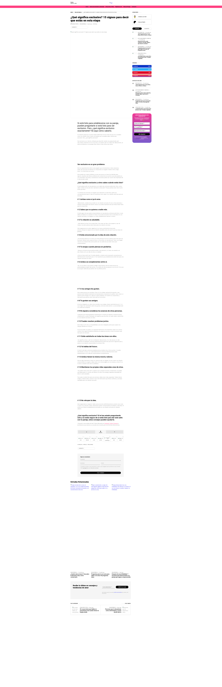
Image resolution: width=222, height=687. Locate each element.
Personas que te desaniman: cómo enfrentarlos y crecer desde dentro (113, 610)
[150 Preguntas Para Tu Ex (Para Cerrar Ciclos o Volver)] (134, 34)
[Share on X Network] (80, 27)
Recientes (146, 28)
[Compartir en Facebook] (78, 27)
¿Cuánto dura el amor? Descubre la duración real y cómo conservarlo (80, 575)
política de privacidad (118, 592)
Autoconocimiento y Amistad (144, 38)
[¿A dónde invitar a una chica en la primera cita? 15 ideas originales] (134, 55)
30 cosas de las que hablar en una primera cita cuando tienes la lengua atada (89, 610)
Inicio (72, 12)
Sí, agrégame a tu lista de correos (89, 468)
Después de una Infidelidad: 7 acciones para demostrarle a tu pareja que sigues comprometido (121, 575)
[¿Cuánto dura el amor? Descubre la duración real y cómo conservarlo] (80, 527)
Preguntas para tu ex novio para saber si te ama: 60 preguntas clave (100, 575)
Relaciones (90, 444)
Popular (137, 28)
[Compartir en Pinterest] (84, 27)
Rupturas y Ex (141, 32)
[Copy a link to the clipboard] (86, 27)
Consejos (80, 444)
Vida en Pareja (78, 12)
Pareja (85, 444)
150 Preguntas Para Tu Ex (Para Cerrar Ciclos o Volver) (144, 34)
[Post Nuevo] (126, 610)
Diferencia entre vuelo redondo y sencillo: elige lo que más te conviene (144, 42)
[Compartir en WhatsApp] (82, 27)
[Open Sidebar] (217, 13)
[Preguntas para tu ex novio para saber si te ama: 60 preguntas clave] (100, 527)
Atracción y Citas (84, 607)
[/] (141, 66)
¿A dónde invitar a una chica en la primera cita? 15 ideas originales (144, 57)
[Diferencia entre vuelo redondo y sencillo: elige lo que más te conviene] (134, 40)
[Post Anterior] (75, 610)
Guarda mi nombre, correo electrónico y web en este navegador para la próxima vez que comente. (100, 466)
